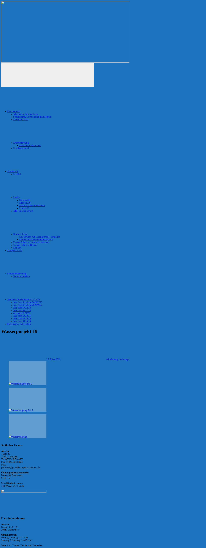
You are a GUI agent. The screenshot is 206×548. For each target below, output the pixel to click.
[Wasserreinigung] (27, 426)
